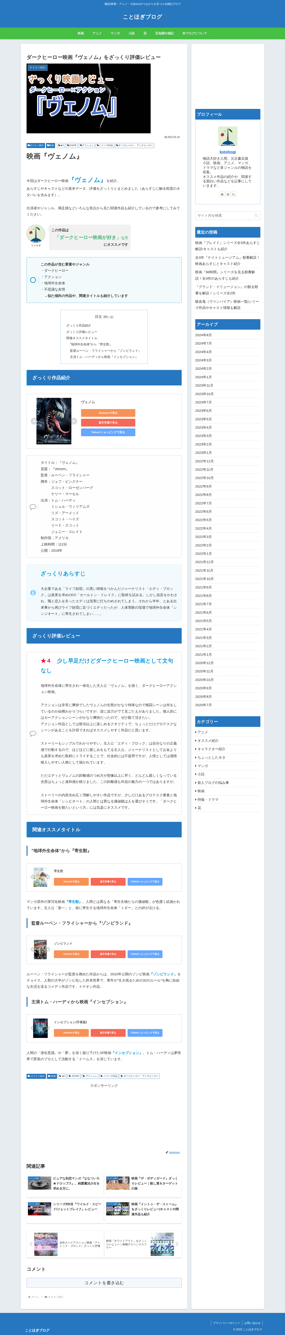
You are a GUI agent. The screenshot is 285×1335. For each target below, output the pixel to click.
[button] (256, 215)
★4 (62, 145)
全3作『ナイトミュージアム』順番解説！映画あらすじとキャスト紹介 (227, 261)
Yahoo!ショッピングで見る (108, 432)
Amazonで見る (108, 412)
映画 (51, 145)
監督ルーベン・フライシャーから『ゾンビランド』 (105, 350)
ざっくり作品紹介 (78, 325)
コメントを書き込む (104, 1282)
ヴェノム (88, 402)
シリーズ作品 (106, 145)
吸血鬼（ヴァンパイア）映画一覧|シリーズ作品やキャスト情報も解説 (227, 305)
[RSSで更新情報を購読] (233, 194)
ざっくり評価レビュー (81, 332)
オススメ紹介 (37, 145)
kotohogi (228, 152)
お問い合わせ (252, 1323)
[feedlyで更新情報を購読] (227, 194)
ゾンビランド (63, 943)
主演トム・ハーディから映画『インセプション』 (104, 357)
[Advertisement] (104, 1116)
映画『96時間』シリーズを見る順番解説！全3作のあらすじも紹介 (225, 275)
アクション (88, 145)
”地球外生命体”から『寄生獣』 (91, 344)
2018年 (73, 145)
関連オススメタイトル (81, 338)
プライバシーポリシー (226, 1323)
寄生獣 (58, 871)
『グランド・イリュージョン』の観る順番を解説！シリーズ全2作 (226, 290)
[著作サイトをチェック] (222, 194)
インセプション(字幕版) (70, 1022)
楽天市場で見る (108, 422)
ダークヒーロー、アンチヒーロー (135, 145)
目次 (98, 317)
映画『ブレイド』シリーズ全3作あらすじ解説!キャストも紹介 (227, 246)
